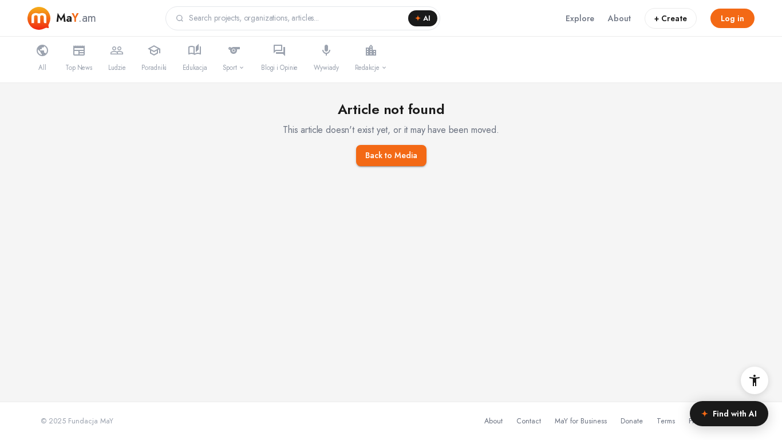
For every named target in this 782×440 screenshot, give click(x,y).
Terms (666, 421)
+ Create (670, 18)
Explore (580, 18)
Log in (732, 18)
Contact (528, 421)
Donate (632, 421)
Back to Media (391, 155)
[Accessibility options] (754, 380)
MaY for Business (581, 421)
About (619, 18)
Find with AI (729, 413)
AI (423, 18)
